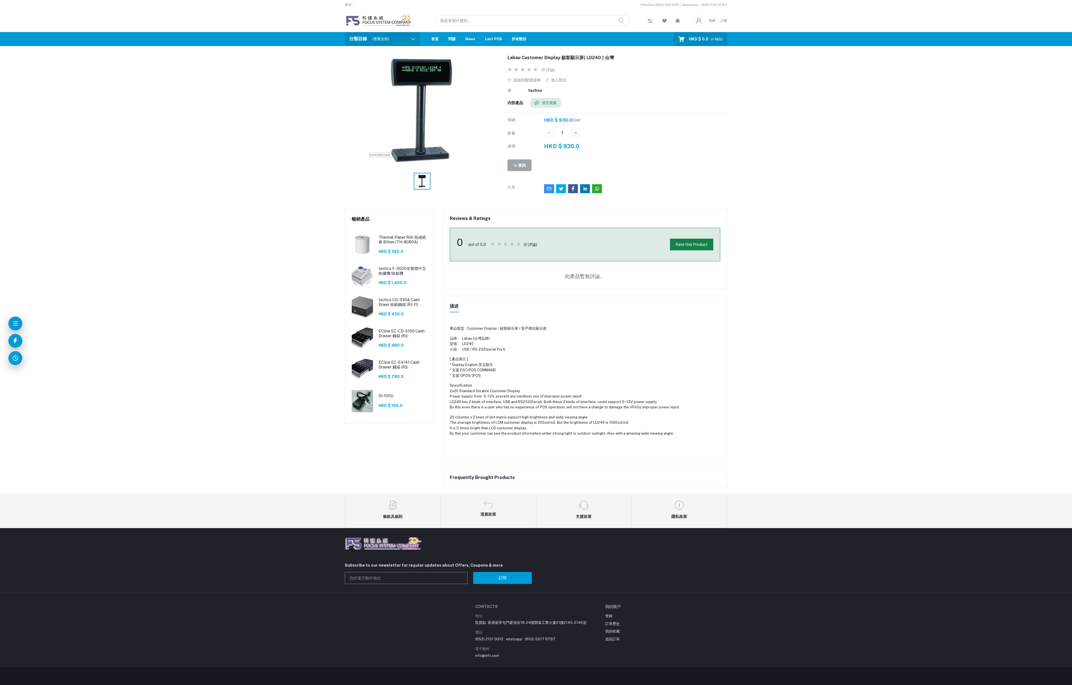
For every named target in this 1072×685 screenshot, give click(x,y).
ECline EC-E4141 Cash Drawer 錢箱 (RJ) (399, 364)
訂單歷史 (612, 624)
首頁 (435, 39)
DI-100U (386, 396)
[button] (678, 20)
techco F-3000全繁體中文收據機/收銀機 (402, 271)
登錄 (712, 21)
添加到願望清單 (527, 80)
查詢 (521, 165)
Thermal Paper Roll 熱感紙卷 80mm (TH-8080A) (402, 239)
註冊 (724, 21)
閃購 (452, 39)
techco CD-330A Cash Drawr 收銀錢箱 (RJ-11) (399, 302)
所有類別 (519, 39)
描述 (454, 306)
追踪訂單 (612, 639)
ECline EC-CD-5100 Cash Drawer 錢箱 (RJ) (402, 333)
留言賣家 (549, 103)
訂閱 (502, 578)
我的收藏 (612, 631)
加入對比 (558, 80)
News (470, 39)
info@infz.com (487, 655)
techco (535, 90)
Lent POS (493, 39)
